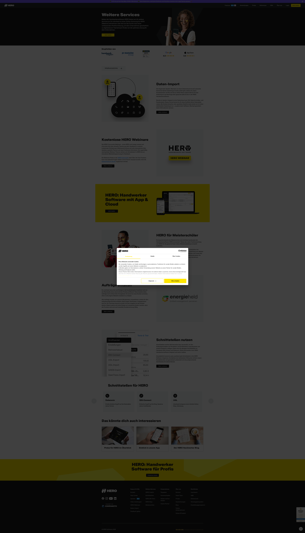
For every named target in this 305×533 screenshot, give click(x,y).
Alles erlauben (175, 281)
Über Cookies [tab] (176, 256)
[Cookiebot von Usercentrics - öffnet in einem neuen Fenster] (179, 251)
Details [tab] (152, 256)
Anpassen (151, 281)
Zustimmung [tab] (128, 256)
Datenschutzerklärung (125, 275)
